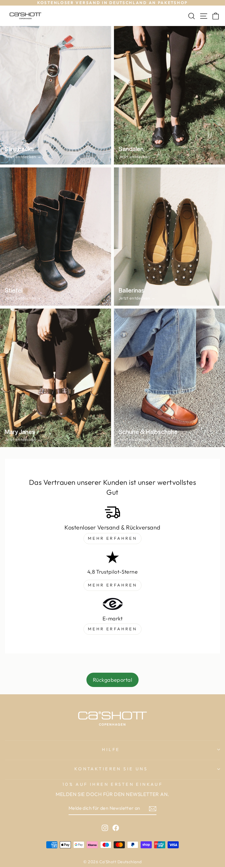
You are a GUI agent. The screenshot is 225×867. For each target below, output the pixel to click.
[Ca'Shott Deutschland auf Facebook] (115, 827)
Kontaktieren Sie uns (111, 768)
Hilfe (111, 749)
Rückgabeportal (112, 679)
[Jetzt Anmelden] (152, 808)
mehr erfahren (112, 538)
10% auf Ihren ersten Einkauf (112, 784)
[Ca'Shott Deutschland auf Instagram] (105, 827)
